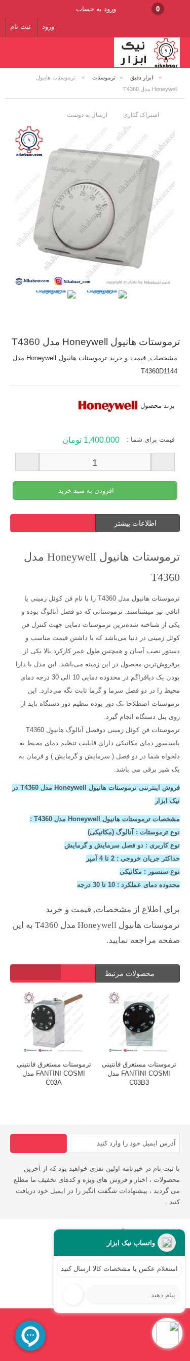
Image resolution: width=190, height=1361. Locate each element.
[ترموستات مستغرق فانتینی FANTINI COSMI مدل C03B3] (137, 1023)
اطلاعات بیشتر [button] (135, 523)
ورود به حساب (96, 9)
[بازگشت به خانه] (172, 77)
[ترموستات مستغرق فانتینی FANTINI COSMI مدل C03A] (52, 1023)
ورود (48, 26)
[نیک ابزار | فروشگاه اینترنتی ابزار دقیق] (147, 65)
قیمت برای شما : (151, 439)
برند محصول (157, 405)
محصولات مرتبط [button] (131, 973)
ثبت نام (20, 26)
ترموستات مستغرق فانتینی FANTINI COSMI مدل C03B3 (138, 1073)
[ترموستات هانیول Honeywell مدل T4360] (54, 311)
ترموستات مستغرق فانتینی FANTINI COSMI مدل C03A (53, 1073)
